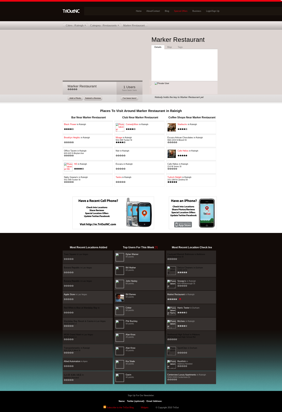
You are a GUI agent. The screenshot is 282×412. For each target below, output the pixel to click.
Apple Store (75, 294)
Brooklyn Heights (77, 137)
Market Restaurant (181, 294)
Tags (180, 47)
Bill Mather (131, 268)
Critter (130, 309)
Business (196, 11)
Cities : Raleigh (75, 25)
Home (138, 11)
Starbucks (187, 124)
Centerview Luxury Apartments (186, 375)
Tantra (123, 177)
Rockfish (184, 362)
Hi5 (80, 164)
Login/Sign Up (212, 11)
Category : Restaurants (103, 25)
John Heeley (131, 282)
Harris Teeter (188, 308)
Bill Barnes (131, 295)
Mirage (124, 138)
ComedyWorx (137, 124)
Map (169, 47)
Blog (167, 11)
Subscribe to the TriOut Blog (120, 407)
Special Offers (181, 11)
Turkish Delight (179, 178)
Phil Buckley (132, 322)
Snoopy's (186, 282)
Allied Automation (75, 361)
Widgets (145, 407)
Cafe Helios (188, 151)
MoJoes (186, 321)
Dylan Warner (132, 255)
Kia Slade (130, 362)
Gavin (130, 375)
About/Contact (153, 11)
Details (157, 47)
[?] (156, 247)
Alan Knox (130, 335)
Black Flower (75, 124)
